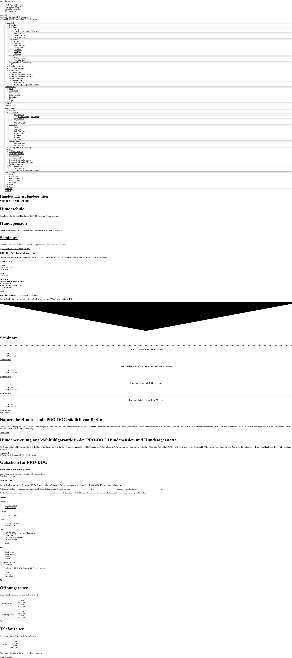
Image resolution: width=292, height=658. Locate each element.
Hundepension (10, 87)
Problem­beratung (39, 216)
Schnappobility (19, 48)
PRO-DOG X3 (19, 37)
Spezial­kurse (14, 216)
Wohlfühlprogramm (16, 93)
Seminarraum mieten (16, 78)
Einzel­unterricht (26, 216)
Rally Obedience (20, 46)
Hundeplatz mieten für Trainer (20, 74)
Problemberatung (20, 58)
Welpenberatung (19, 60)
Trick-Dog (17, 54)
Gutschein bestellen (16, 66)
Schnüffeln (18, 50)
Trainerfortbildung (15, 80)
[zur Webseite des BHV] (6, 564)
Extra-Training (14, 95)
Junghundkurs (19, 33)
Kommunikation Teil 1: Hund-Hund (146, 383)
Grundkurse (13, 27)
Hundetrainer (14, 70)
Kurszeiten (13, 25)
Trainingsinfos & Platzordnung (20, 62)
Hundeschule (9, 23)
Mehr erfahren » (6, 261)
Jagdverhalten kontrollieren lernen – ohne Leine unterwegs (146, 366)
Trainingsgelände (15, 72)
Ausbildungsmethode (16, 68)
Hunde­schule (12, 208)
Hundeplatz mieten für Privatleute (21, 76)
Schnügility (18, 52)
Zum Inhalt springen (7, 1)
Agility (16, 41)
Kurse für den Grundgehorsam (105, 489)
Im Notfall (13, 97)
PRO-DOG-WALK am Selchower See (17, 253)
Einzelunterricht (15, 56)
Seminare (8, 103)
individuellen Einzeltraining (80, 489)
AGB (11, 64)
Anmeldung (13, 91)
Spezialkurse (13, 39)
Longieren (17, 43)
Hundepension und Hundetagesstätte (35, 493)
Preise (11, 89)
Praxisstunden (19, 83)
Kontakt (8, 105)
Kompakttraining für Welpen (28, 31)
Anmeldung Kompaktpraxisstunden (26, 85)
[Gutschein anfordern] (18, 455)
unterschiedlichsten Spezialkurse (148, 489)
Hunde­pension (13, 223)
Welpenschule (19, 29)
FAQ (11, 99)
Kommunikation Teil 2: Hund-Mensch (146, 400)
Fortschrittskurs (19, 35)
